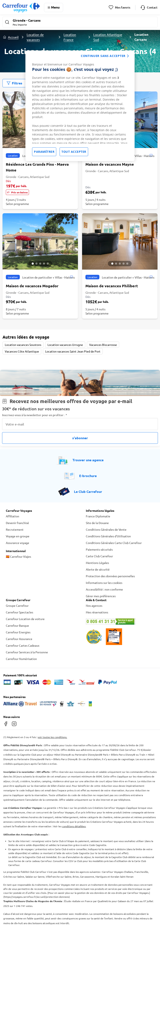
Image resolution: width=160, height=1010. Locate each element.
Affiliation (12, 516)
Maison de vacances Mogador (32, 285)
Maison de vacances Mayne (109, 164)
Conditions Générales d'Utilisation (108, 536)
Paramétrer (44, 152)
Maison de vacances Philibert (111, 285)
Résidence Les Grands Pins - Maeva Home (37, 167)
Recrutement (15, 529)
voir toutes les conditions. (52, 737)
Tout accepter (73, 152)
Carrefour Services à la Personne (27, 652)
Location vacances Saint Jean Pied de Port (72, 351)
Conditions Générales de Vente (106, 529)
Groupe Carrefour (17, 605)
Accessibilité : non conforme (104, 589)
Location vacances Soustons (23, 345)
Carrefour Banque (17, 625)
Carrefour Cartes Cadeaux (22, 645)
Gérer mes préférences (101, 596)
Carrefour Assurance (19, 639)
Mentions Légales (97, 563)
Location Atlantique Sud (107, 37)
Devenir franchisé (17, 523)
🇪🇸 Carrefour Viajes (18, 556)
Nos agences (94, 605)
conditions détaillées (74, 826)
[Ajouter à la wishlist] (151, 155)
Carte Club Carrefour (99, 556)
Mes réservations (97, 612)
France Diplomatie (98, 516)
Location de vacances (35, 37)
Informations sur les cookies (104, 583)
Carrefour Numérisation (21, 659)
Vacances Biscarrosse (103, 345)
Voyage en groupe (17, 536)
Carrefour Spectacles (19, 612)
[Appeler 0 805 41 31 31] (120, 621)
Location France (70, 37)
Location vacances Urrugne (65, 345)
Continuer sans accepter (103, 56)
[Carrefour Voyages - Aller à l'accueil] (21, 7)
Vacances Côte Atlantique (22, 351)
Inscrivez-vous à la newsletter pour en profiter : (34, 415)
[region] (80, 106)
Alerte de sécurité (98, 569)
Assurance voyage (17, 543)
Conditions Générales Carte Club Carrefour (114, 543)
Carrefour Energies (18, 632)
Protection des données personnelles (110, 576)
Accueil (13, 37)
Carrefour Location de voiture (25, 619)
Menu (55, 7)
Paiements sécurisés (99, 549)
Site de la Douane (97, 523)
